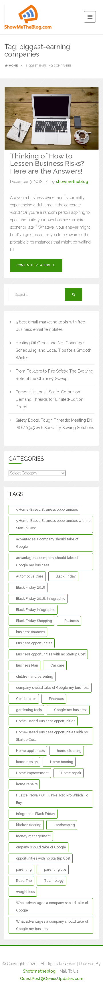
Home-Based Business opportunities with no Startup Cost (52, 736)
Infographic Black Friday (35, 814)
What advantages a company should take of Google (52, 906)
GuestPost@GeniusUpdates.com (51, 978)
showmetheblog (72, 181)
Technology (54, 881)
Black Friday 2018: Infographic (40, 599)
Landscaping (64, 825)
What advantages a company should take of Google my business (52, 925)
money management (33, 836)
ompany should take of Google (41, 847)
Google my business (70, 710)
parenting (24, 870)
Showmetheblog (39, 971)
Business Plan (27, 665)
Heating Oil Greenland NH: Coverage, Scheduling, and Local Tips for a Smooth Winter (53, 350)
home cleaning (69, 751)
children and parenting (34, 677)
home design (27, 762)
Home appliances (30, 751)
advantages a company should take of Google (47, 543)
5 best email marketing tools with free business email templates (50, 326)
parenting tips (55, 870)
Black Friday (66, 576)
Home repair (71, 773)
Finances (56, 699)
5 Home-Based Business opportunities (47, 510)
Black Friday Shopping (34, 621)
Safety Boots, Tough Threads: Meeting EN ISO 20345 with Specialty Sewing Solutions (55, 424)
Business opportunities (34, 643)
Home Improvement (32, 773)
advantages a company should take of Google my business (47, 561)
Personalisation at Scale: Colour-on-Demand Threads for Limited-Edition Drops (49, 399)
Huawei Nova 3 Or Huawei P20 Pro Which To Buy (52, 799)
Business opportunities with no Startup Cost (51, 654)
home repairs (26, 784)
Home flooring (61, 762)
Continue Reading (34, 265)
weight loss (25, 892)
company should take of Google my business (52, 688)
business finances (30, 632)
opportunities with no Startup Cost (43, 858)
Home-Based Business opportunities (45, 721)
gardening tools (29, 710)
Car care (57, 665)
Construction (26, 699)
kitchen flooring (28, 825)
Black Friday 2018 (30, 587)
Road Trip (24, 881)
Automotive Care (29, 576)
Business (71, 621)
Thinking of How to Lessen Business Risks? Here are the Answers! (47, 163)
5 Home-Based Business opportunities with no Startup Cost (53, 524)
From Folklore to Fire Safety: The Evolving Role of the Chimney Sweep (54, 375)
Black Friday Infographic (35, 610)
